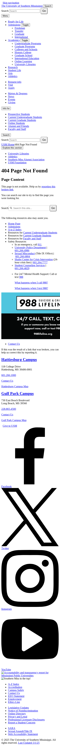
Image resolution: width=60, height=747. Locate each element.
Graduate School (23, 55)
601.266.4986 (22, 250)
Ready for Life (16, 21)
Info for (6, 108)
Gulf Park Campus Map (13, 420)
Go (44, 10)
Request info (14, 81)
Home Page (14, 223)
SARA (11, 728)
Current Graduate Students (22, 120)
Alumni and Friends (18, 126)
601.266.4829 (22, 268)
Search (6, 135)
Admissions (14, 24)
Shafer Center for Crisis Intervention (34, 259)
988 (21, 277)
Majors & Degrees (17, 93)
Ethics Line (14, 702)
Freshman (20, 28)
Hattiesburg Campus (19, 359)
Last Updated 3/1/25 (29, 742)
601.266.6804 (22, 256)
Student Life (14, 70)
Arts (10, 73)
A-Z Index (13, 684)
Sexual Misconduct (25, 253)
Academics (14, 40)
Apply (11, 87)
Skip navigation (11, 2)
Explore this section (12, 148)
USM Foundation (17, 162)
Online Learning (23, 61)
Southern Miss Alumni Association (26, 159)
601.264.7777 (40, 262)
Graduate (19, 34)
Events (11, 99)
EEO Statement (16, 696)
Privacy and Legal (17, 716)
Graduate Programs (25, 46)
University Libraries (25, 64)
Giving (11, 102)
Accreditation (15, 687)
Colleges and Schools (26, 49)
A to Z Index (15, 229)
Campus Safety (16, 690)
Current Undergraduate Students (25, 117)
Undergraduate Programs (28, 43)
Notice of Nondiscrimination (23, 710)
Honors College (23, 52)
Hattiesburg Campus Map (14, 386)
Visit (10, 84)
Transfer (19, 31)
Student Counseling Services (30, 265)
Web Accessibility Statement (23, 734)
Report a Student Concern (21, 722)
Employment (15, 699)
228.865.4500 (8, 409)
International (21, 37)
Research (13, 67)
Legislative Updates (18, 707)
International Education (27, 58)
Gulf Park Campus (17, 393)
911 (40, 244)
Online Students (16, 123)
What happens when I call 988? (31, 282)
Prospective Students (19, 114)
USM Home (7, 144)
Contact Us (14, 343)
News (11, 96)
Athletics (12, 76)
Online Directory (17, 713)
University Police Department (30, 247)
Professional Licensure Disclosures (26, 719)
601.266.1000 (8, 375)
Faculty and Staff (17, 129)
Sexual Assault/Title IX (20, 731)
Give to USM (10, 425)
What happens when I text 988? (31, 288)
